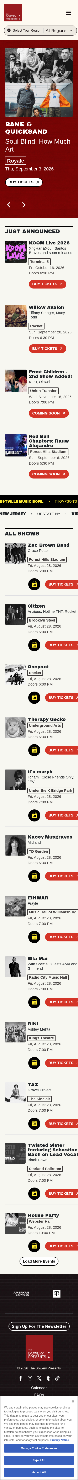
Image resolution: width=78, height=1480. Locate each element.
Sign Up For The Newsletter (39, 1326)
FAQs (39, 1395)
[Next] (23, 205)
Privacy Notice (59, 1440)
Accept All (39, 1472)
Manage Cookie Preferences (39, 1448)
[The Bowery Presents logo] (13, 12)
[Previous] (9, 205)
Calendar (39, 1388)
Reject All (39, 1460)
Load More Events (39, 1261)
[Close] (73, 1401)
